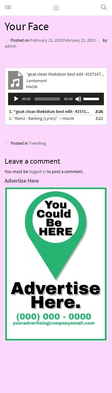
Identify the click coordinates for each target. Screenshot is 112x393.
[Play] (16, 99)
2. (41, 118)
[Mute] (78, 99)
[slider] (92, 98)
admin (10, 46)
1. (50, 111)
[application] (56, 99)
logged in (37, 171)
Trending (37, 143)
